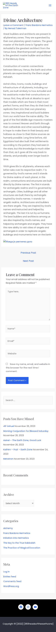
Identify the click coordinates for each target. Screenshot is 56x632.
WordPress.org (11, 586)
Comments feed (12, 581)
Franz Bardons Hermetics (39, 25)
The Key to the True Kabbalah (19, 542)
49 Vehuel (8, 426)
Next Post (28, 260)
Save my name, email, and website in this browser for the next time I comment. (28, 368)
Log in (6, 571)
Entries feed (9, 576)
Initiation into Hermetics (16, 537)
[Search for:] (28, 400)
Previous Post (28, 252)
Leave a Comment (13, 25)
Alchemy (8, 528)
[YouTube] (35, 607)
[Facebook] (21, 607)
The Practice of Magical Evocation (21, 547)
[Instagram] (28, 607)
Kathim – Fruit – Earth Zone (17, 449)
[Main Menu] (50, 5)
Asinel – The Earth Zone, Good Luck (22, 440)
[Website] (28, 354)
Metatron (8, 458)
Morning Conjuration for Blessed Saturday (25, 431)
